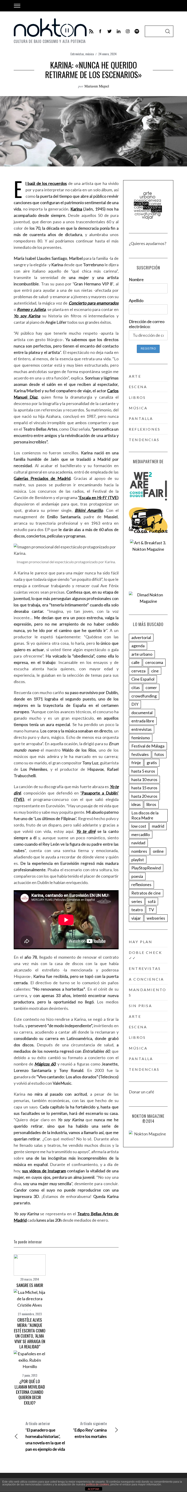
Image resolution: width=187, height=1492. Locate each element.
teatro (137, 909)
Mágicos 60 (44, 1063)
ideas (136, 804)
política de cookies (97, 1484)
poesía (137, 876)
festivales (140, 754)
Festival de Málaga (147, 745)
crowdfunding (144, 695)
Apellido (136, 300)
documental (142, 712)
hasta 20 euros (144, 796)
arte (135, 376)
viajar (136, 918)
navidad (138, 842)
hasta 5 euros (143, 771)
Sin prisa (140, 1005)
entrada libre (142, 720)
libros (137, 397)
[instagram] (127, 31)
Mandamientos (147, 992)
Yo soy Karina (27, 315)
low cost (138, 826)
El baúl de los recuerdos (46, 183)
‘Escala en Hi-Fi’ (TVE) (98, 497)
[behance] (136, 31)
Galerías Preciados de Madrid (42, 478)
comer (151, 687)
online (158, 851)
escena (138, 386)
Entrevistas (77, 53)
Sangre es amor (29, 1285)
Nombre (136, 279)
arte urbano (141, 654)
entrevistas (141, 729)
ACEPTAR (93, 1489)
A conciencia (146, 979)
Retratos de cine (146, 892)
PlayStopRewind (146, 867)
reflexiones (144, 429)
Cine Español (142, 679)
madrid (158, 826)
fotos (159, 754)
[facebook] (100, 31)
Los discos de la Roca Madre (144, 815)
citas (135, 687)
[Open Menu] (17, 5)
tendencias (144, 439)
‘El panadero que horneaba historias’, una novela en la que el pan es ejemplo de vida (45, 1436)
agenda (138, 645)
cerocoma (154, 662)
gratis (152, 762)
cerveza (138, 670)
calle (135, 662)
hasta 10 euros (144, 779)
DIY (134, 704)
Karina (76, 208)
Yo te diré (85, 831)
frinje (136, 762)
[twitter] (109, 31)
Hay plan (141, 941)
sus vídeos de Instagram (44, 1170)
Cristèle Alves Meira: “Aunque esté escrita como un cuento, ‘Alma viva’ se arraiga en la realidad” (29, 1333)
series (136, 901)
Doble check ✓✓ (145, 955)
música (89, 53)
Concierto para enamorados (94, 302)
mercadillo (140, 834)
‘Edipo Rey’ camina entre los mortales (90, 1430)
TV (151, 909)
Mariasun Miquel (96, 86)
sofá (152, 901)
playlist (137, 859)
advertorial (141, 637)
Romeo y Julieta (31, 309)
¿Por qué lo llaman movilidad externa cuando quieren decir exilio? (30, 1392)
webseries (156, 918)
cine (155, 670)
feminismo (140, 737)
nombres (139, 851)
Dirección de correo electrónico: (146, 324)
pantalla (141, 418)
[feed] (91, 31)
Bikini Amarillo (89, 510)
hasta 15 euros (144, 787)
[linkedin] (118, 31)
